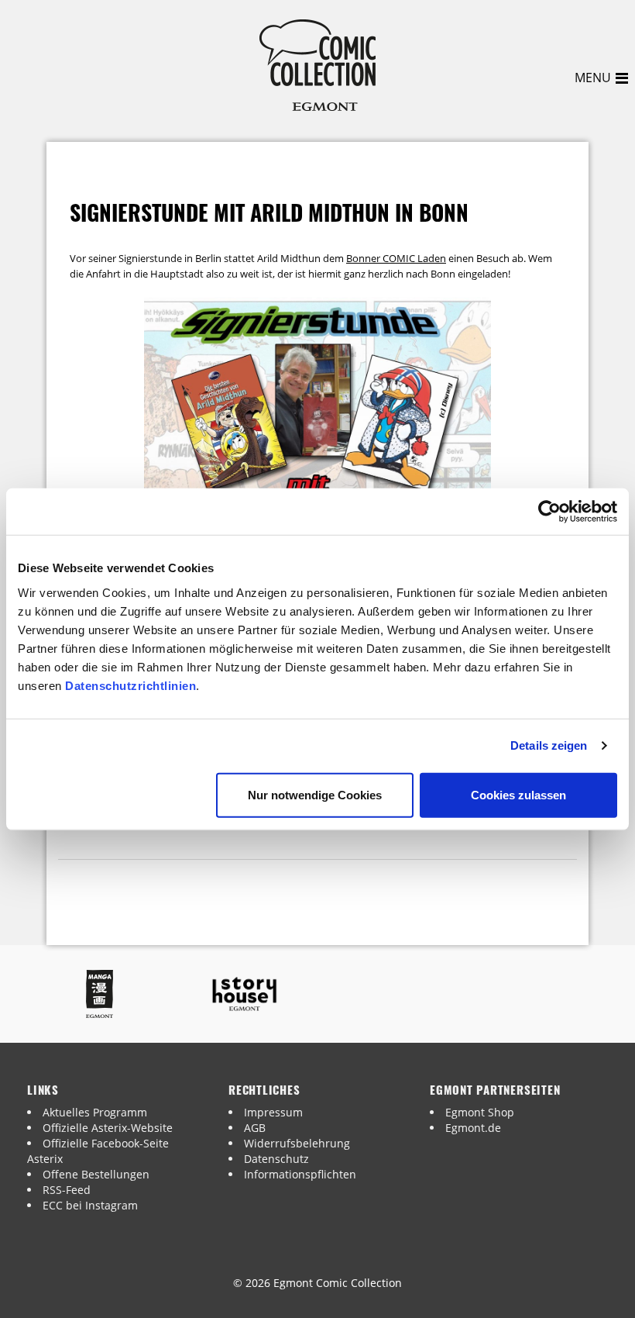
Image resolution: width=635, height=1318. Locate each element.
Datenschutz (276, 1158)
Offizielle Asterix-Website (108, 1127)
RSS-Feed (67, 1189)
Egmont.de (473, 1127)
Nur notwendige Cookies (315, 794)
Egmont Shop (479, 1112)
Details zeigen (548, 745)
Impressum (273, 1112)
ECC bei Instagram (90, 1205)
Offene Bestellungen (96, 1174)
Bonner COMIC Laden (396, 258)
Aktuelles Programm (95, 1112)
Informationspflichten (300, 1174)
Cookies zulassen (518, 794)
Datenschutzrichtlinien (130, 685)
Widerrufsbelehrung (297, 1143)
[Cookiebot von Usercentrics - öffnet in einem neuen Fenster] (549, 511)
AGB (255, 1127)
